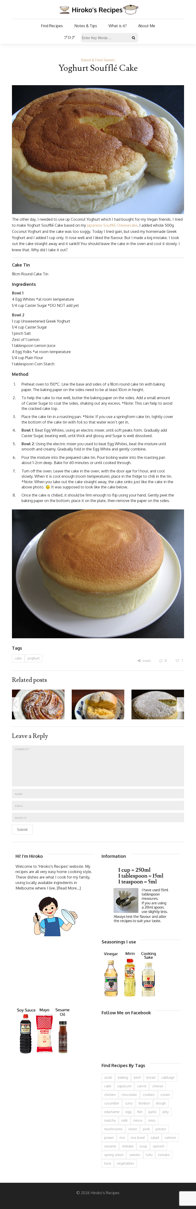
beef (137, 1077)
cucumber (111, 1103)
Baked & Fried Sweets (98, 60)
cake (18, 658)
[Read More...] (69, 888)
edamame (112, 1112)
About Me (146, 25)
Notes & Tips (85, 25)
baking (123, 1077)
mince (137, 1120)
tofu (149, 1155)
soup (143, 1146)
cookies (149, 1095)
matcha (110, 1120)
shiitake (128, 1146)
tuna (107, 1163)
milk (124, 1120)
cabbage (167, 1077)
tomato (164, 1155)
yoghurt (33, 658)
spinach (158, 1146)
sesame (110, 1146)
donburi (144, 1103)
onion (132, 1129)
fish (139, 1112)
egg (128, 1112)
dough (161, 1103)
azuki (108, 1077)
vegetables (125, 1163)
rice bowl (138, 1138)
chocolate (129, 1095)
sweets (134, 1155)
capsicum (124, 1086)
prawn (109, 1138)
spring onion (114, 1155)
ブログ (69, 37)
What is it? (118, 25)
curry (129, 1103)
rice (122, 1138)
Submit (22, 829)
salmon (170, 1138)
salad (155, 1138)
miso (152, 1120)
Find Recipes (52, 25)
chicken (110, 1095)
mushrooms (113, 1129)
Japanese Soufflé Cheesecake (112, 225)
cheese (157, 1086)
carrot (142, 1086)
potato (161, 1129)
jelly (166, 1112)
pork (146, 1129)
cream (165, 1095)
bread (151, 1077)
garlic (152, 1112)
